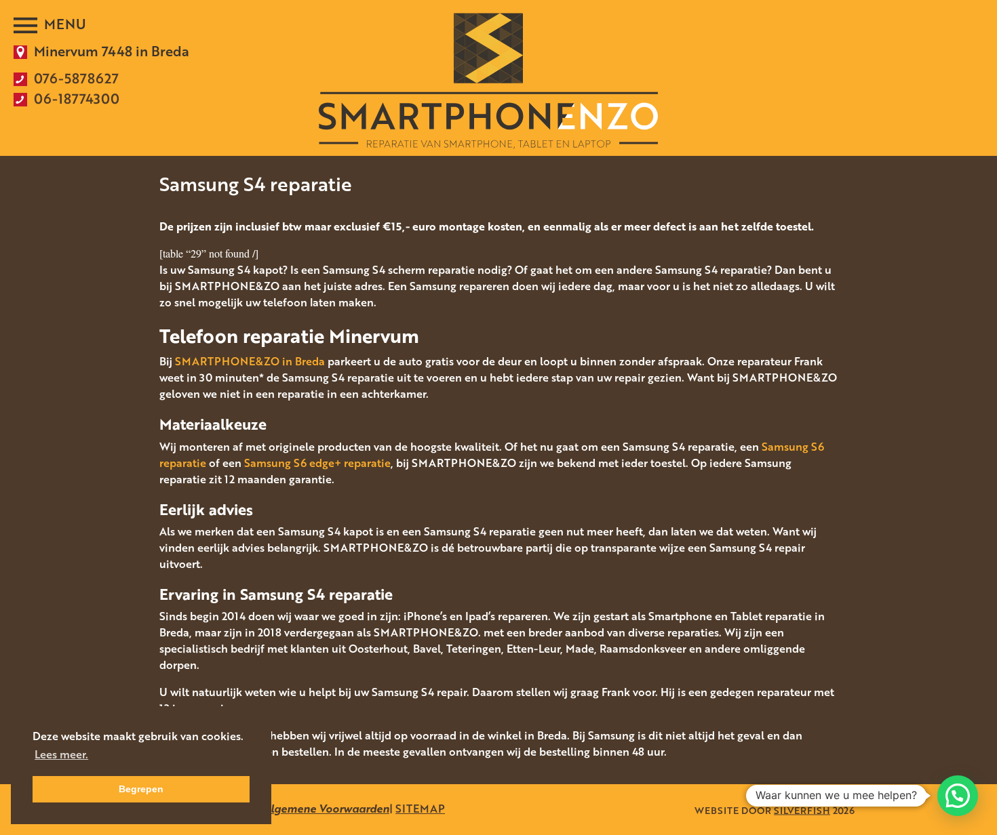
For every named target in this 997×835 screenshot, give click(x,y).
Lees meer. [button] (61, 754)
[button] (957, 795)
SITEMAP (420, 808)
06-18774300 (76, 98)
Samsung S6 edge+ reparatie (317, 463)
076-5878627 (76, 78)
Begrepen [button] (141, 788)
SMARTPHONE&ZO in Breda (250, 361)
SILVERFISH (802, 809)
